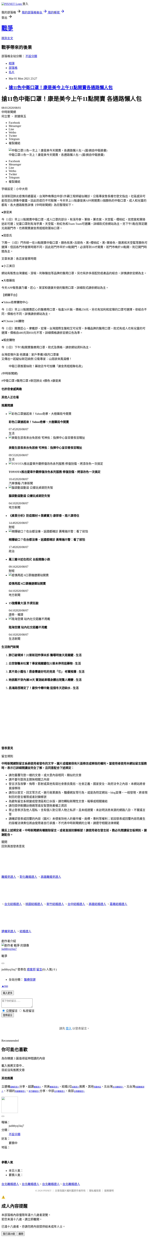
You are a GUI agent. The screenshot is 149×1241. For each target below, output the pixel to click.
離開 (21, 1233)
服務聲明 (109, 1190)
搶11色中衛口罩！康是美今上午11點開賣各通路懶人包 (61, 87)
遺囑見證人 (8, 931)
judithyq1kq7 (9, 948)
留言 (39, 969)
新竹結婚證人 (55, 904)
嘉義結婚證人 (118, 904)
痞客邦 (31, 969)
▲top (4, 985)
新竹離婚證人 (34, 1091)
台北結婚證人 (13, 904)
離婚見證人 (8, 876)
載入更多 (7, 993)
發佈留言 (7, 1015)
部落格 (13, 67)
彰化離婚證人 (28, 876)
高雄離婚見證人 (51, 876)
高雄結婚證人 (97, 904)
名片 (12, 72)
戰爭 (7, 28)
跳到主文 (7, 38)
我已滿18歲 (9, 1233)
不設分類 (31, 56)
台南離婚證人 (79, 1091)
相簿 (12, 63)
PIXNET (47, 1190)
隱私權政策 (95, 1190)
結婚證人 (25, 931)
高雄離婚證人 (20, 1091)
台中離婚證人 (59, 1091)
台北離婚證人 (118, 1087)
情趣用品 (97, 1087)
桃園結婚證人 (34, 904)
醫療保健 (30, 979)
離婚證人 (37, 1087)
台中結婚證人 (76, 904)
